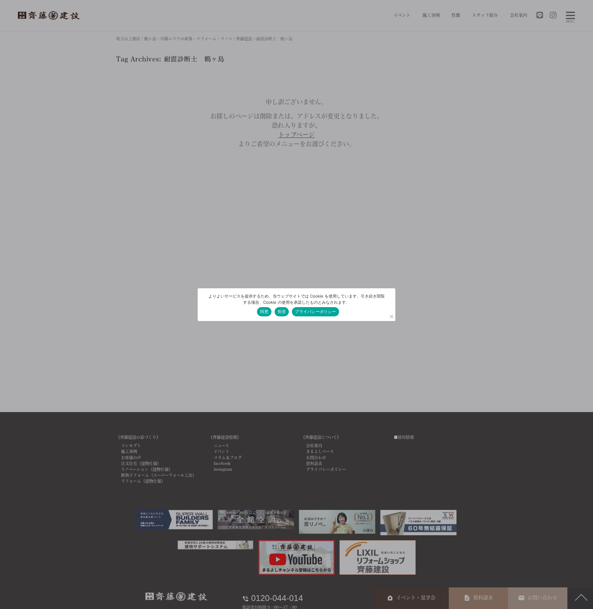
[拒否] (391, 316)
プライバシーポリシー (315, 311)
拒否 (282, 311)
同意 (264, 311)
